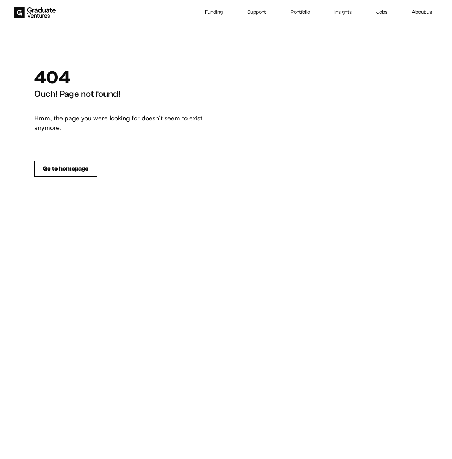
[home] (35, 12)
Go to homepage (65, 168)
